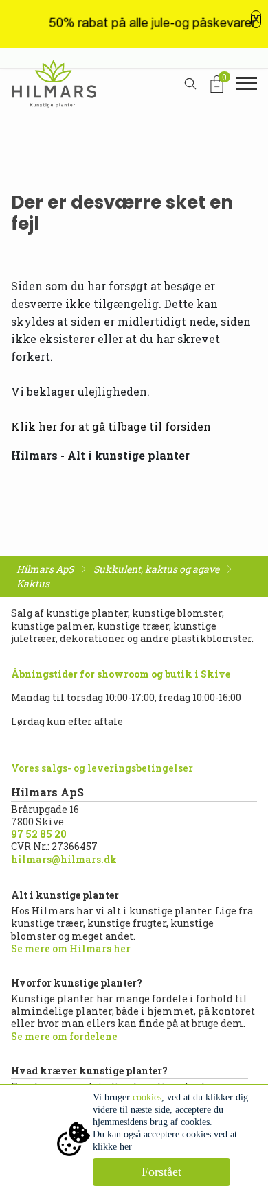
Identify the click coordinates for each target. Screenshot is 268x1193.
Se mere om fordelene (64, 1036)
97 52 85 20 (39, 833)
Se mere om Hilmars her (71, 948)
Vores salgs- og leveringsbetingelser (102, 768)
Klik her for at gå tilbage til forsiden (111, 426)
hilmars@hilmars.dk (64, 859)
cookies (147, 1097)
